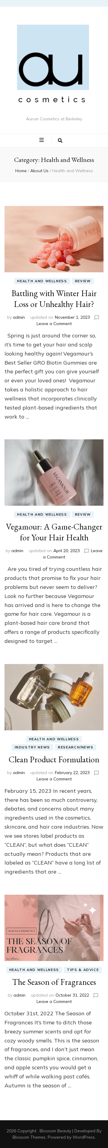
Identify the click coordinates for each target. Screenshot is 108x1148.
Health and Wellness (42, 281)
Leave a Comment (54, 323)
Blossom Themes (29, 1137)
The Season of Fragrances (54, 981)
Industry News (32, 747)
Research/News (75, 747)
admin (19, 317)
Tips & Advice (83, 970)
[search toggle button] (60, 140)
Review (83, 281)
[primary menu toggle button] (42, 140)
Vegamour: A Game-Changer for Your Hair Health (54, 532)
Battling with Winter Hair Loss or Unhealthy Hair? (54, 298)
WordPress (84, 1137)
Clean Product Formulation (54, 759)
